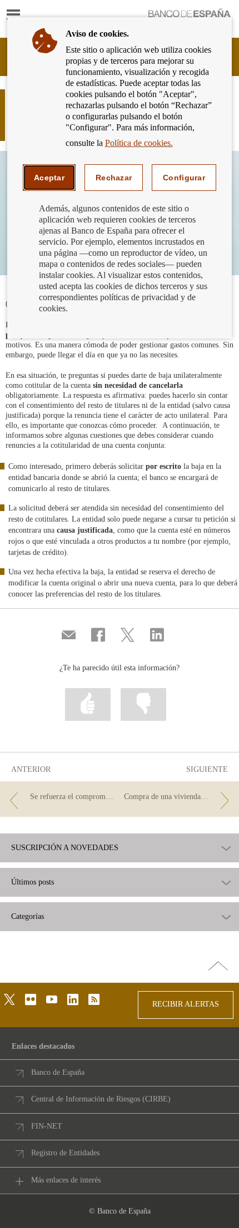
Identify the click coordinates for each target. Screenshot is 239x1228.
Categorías (27, 917)
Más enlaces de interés (66, 1180)
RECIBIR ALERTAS (185, 1004)
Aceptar (49, 177)
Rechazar (114, 177)
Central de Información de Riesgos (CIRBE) (101, 1099)
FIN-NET (46, 1126)
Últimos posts (32, 882)
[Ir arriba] (218, 966)
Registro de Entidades (65, 1153)
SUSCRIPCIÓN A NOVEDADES (64, 848)
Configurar (184, 177)
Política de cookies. (139, 143)
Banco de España (57, 1072)
